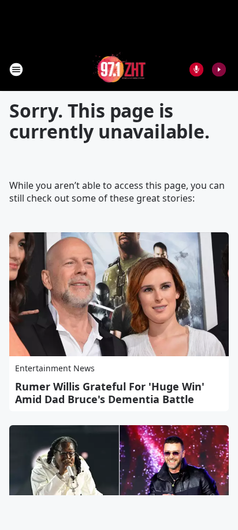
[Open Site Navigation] (16, 69)
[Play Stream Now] (219, 69)
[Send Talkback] (196, 69)
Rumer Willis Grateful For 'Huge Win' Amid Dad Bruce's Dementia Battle (109, 392)
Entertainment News (55, 368)
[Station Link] (119, 69)
